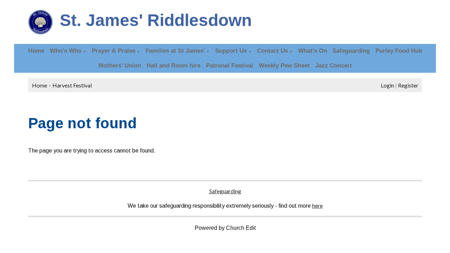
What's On (312, 50)
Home (36, 50)
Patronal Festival (229, 65)
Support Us (231, 50)
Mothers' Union (119, 65)
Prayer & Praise (113, 50)
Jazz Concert (333, 65)
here (317, 205)
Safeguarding (351, 50)
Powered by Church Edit (225, 228)
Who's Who (66, 50)
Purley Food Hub (398, 50)
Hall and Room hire (173, 65)
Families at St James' (175, 50)
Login (387, 85)
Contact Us (272, 50)
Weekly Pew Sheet (284, 65)
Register (408, 85)
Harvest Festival (72, 85)
